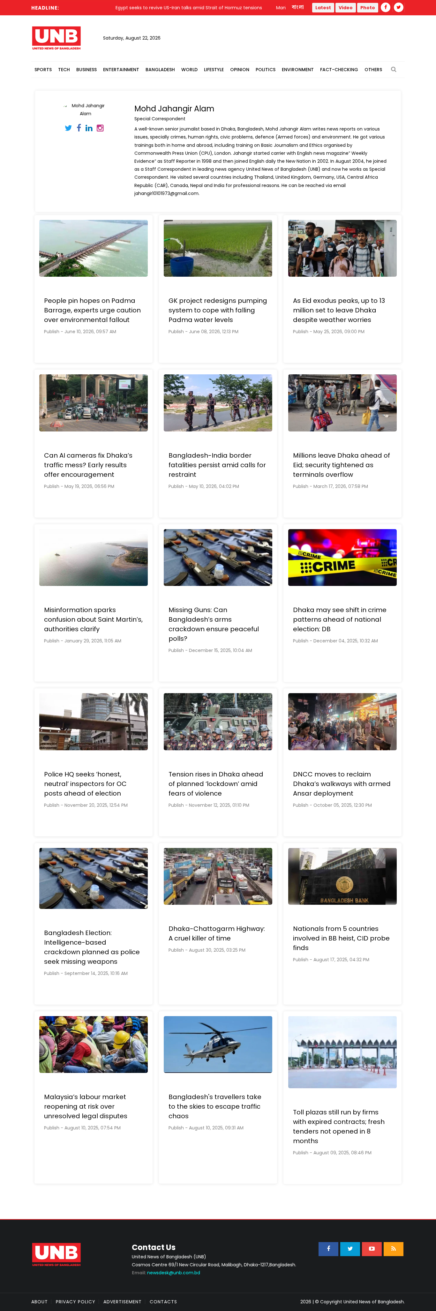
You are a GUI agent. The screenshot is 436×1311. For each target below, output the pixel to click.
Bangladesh (160, 69)
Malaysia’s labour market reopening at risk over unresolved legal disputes (85, 1106)
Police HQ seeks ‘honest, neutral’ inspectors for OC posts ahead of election (85, 784)
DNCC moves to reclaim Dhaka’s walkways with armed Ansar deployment (342, 784)
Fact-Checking (339, 69)
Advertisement (122, 1302)
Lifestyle (214, 69)
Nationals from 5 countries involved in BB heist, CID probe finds (341, 938)
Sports (43, 69)
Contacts (163, 1302)
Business (86, 69)
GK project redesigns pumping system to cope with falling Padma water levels (218, 310)
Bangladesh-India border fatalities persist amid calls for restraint (217, 465)
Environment (298, 69)
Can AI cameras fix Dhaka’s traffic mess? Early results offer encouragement (88, 465)
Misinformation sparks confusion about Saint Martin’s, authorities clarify (93, 619)
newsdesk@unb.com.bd (166, 1273)
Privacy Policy (75, 1302)
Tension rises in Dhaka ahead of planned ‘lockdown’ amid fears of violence (216, 784)
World (189, 69)
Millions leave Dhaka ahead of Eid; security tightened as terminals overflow (341, 465)
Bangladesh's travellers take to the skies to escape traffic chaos (215, 1106)
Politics (265, 69)
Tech (64, 69)
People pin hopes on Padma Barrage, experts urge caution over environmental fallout (92, 310)
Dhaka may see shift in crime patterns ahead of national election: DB (340, 619)
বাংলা (298, 7)
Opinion (239, 69)
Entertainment (121, 69)
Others (373, 69)
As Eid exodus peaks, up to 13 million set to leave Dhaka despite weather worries (339, 310)
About (39, 1302)
